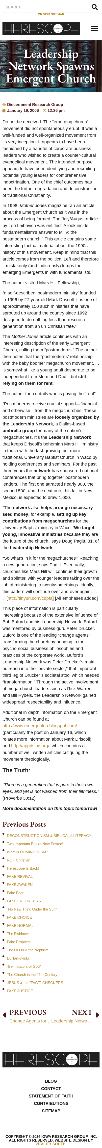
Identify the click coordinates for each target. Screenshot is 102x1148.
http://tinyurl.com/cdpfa (30, 598)
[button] (95, 28)
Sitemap (51, 1111)
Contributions (51, 1103)
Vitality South (50, 1144)
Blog (51, 1081)
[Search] (95, 7)
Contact (51, 1088)
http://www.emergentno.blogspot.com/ (39, 725)
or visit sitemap (51, 14)
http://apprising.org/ (30, 745)
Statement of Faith (51, 1096)
